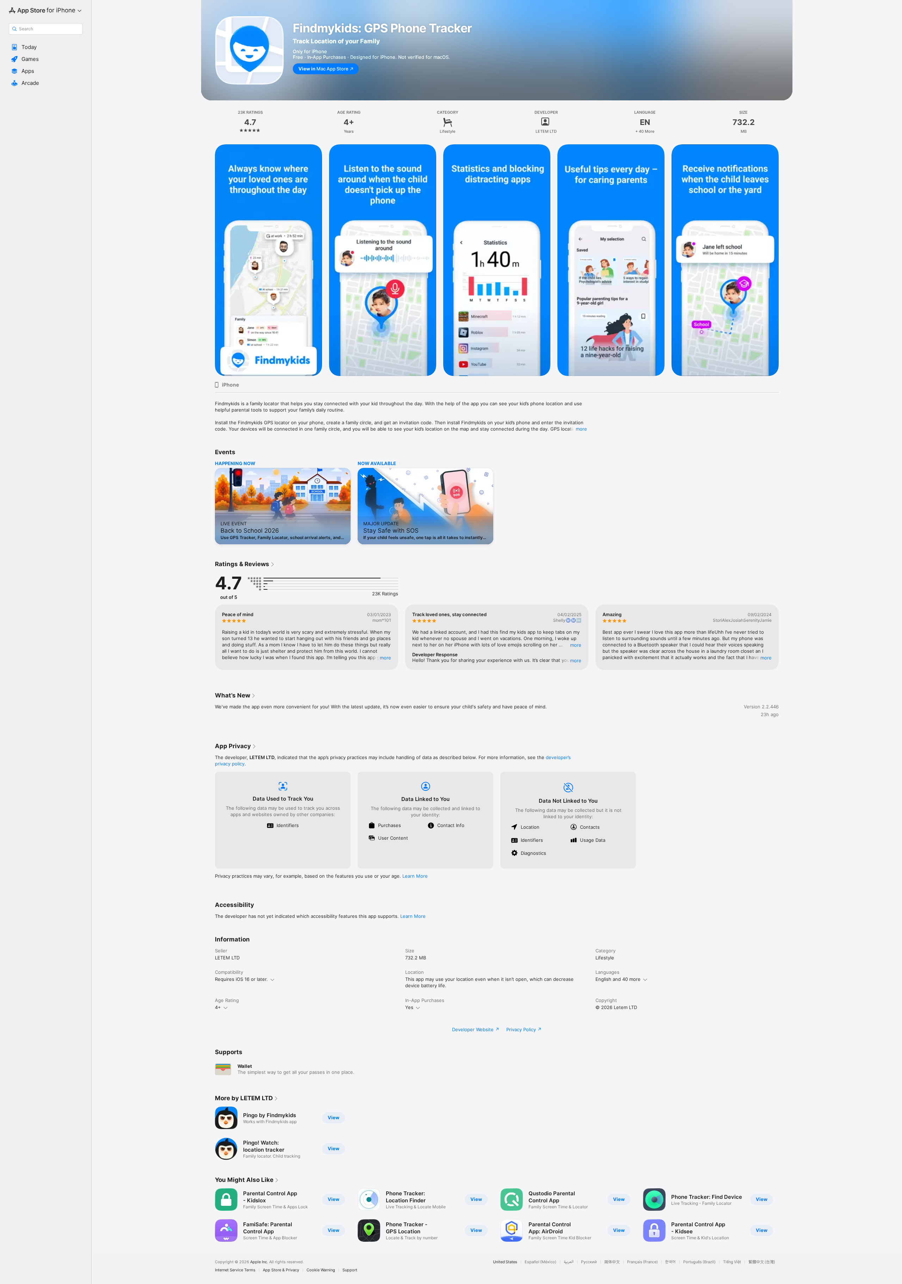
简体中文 (612, 1262)
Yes (409, 1007)
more (581, 429)
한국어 (670, 1262)
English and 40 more (618, 979)
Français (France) (642, 1262)
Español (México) (540, 1262)
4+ (218, 1007)
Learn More (415, 876)
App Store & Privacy (281, 1270)
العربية (569, 1262)
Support (349, 1270)
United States (505, 1262)
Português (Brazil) (699, 1262)
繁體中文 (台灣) (761, 1262)
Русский (589, 1262)
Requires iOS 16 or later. (241, 979)
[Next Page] (786, 260)
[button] (45, 47)
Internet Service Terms (235, 1270)
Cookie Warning (321, 1270)
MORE (385, 657)
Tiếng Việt (732, 1262)
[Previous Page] (208, 260)
